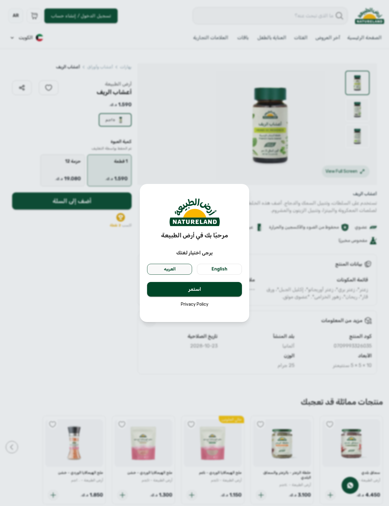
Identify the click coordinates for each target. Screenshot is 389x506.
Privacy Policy (194, 304)
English (219, 269)
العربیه (170, 269)
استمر (194, 289)
